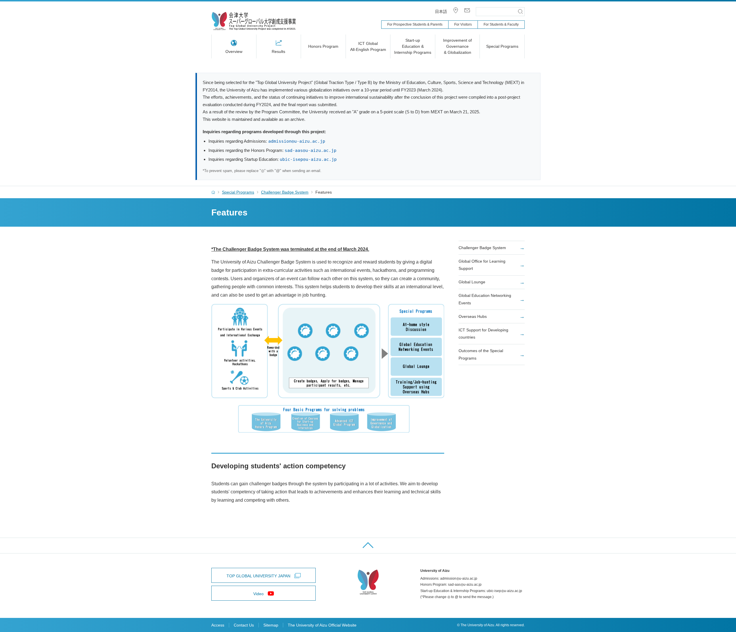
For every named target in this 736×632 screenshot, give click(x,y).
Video (258, 593)
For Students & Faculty (501, 24)
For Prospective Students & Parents (414, 24)
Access (217, 625)
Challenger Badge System (284, 192)
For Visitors (463, 24)
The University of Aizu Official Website (322, 625)
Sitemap (270, 625)
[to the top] (368, 545)
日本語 (441, 11)
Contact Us (244, 625)
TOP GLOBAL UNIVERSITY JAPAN (258, 576)
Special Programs (238, 192)
